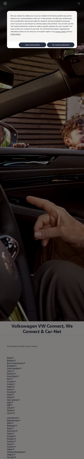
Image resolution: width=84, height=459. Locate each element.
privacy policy (60, 31)
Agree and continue (32, 45)
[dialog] (42, 229)
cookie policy (15, 34)
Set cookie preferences (60, 45)
